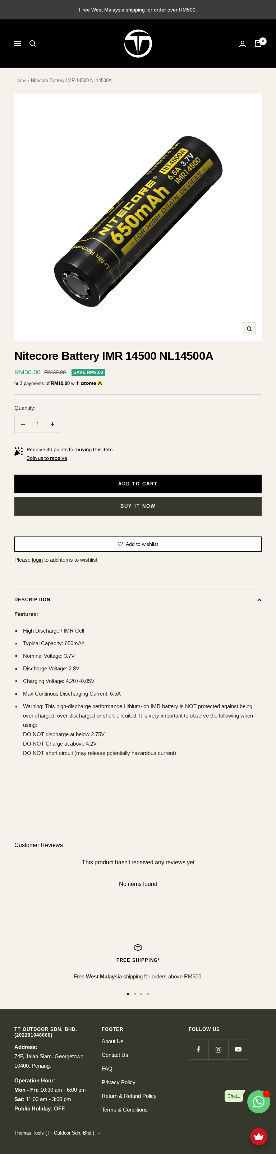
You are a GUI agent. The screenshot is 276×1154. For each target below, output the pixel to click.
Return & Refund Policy (129, 1096)
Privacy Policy (118, 1082)
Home (20, 80)
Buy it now (138, 506)
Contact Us (115, 1055)
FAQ (107, 1068)
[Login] (242, 44)
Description (32, 599)
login (37, 560)
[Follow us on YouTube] (238, 1049)
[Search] (32, 43)
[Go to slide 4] (148, 994)
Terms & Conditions (125, 1110)
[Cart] (258, 43)
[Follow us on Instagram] (218, 1049)
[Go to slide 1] (128, 994)
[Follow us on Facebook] (198, 1049)
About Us (113, 1041)
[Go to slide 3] (141, 994)
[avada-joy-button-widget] (258, 1136)
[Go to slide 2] (135, 994)
